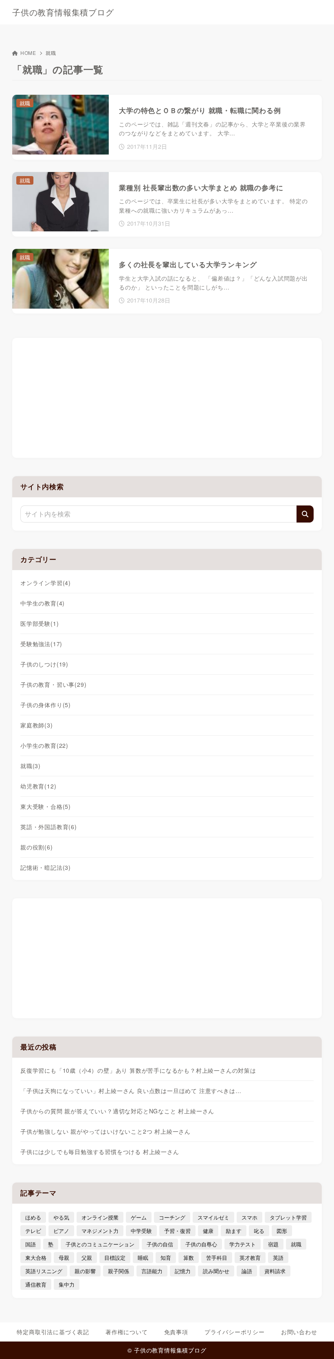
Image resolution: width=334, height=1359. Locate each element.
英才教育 (250, 1257)
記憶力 (183, 1271)
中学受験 (141, 1231)
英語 (278, 1257)
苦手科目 (216, 1257)
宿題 (273, 1244)
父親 (86, 1257)
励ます (234, 1231)
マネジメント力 (100, 1231)
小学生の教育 (44, 745)
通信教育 (35, 1284)
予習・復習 (177, 1231)
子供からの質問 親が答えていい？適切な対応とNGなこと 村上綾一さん (117, 1111)
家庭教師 (36, 725)
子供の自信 (160, 1244)
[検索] (305, 514)
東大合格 (35, 1257)
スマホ (249, 1217)
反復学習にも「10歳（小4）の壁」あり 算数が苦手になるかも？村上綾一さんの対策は (138, 1070)
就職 (30, 766)
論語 (247, 1271)
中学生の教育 (42, 603)
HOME (28, 52)
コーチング (172, 1217)
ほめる (33, 1217)
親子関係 (118, 1271)
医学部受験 (39, 623)
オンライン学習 (45, 583)
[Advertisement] (167, 397)
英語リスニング (43, 1271)
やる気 (61, 1217)
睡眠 (143, 1257)
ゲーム (139, 1217)
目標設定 (114, 1257)
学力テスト (242, 1244)
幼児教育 (38, 786)
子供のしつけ (44, 664)
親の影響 (85, 1271)
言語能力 (152, 1271)
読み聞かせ (216, 1271)
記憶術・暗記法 (45, 867)
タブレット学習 (288, 1217)
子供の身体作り (45, 705)
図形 (282, 1231)
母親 (64, 1257)
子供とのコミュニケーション (100, 1244)
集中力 (67, 1284)
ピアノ (61, 1231)
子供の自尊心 (201, 1244)
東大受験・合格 (45, 806)
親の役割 (36, 847)
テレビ (33, 1231)
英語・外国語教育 (48, 827)
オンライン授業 (100, 1217)
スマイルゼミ (213, 1217)
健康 (208, 1231)
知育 (165, 1257)
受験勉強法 (41, 644)
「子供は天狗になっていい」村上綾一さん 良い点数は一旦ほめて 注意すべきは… (130, 1091)
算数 (188, 1257)
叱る (259, 1231)
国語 (30, 1244)
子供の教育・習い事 (53, 684)
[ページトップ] (318, 1343)
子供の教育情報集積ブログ (63, 12)
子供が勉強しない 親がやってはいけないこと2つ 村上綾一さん (105, 1131)
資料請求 (275, 1271)
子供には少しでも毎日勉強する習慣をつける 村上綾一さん (99, 1152)
